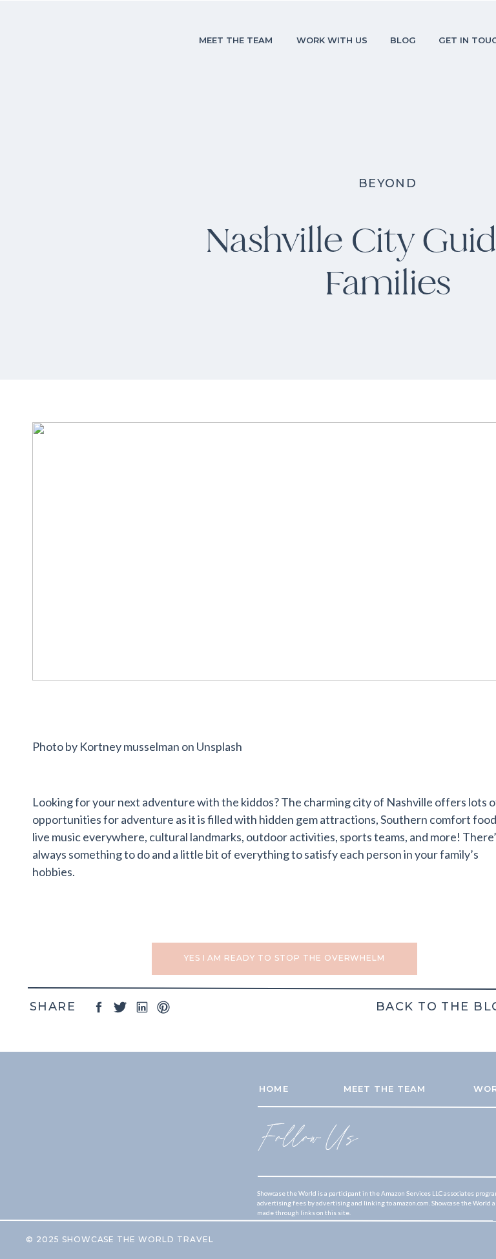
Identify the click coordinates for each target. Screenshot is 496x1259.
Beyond (387, 183)
